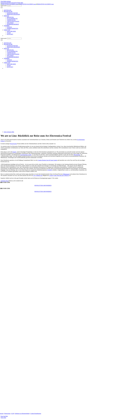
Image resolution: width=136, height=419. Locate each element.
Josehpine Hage (4, 180)
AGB (12, 413)
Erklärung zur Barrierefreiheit (22, 413)
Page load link (4, 416)
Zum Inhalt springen (6, 1)
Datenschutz (7, 413)
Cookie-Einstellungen (35, 413)
